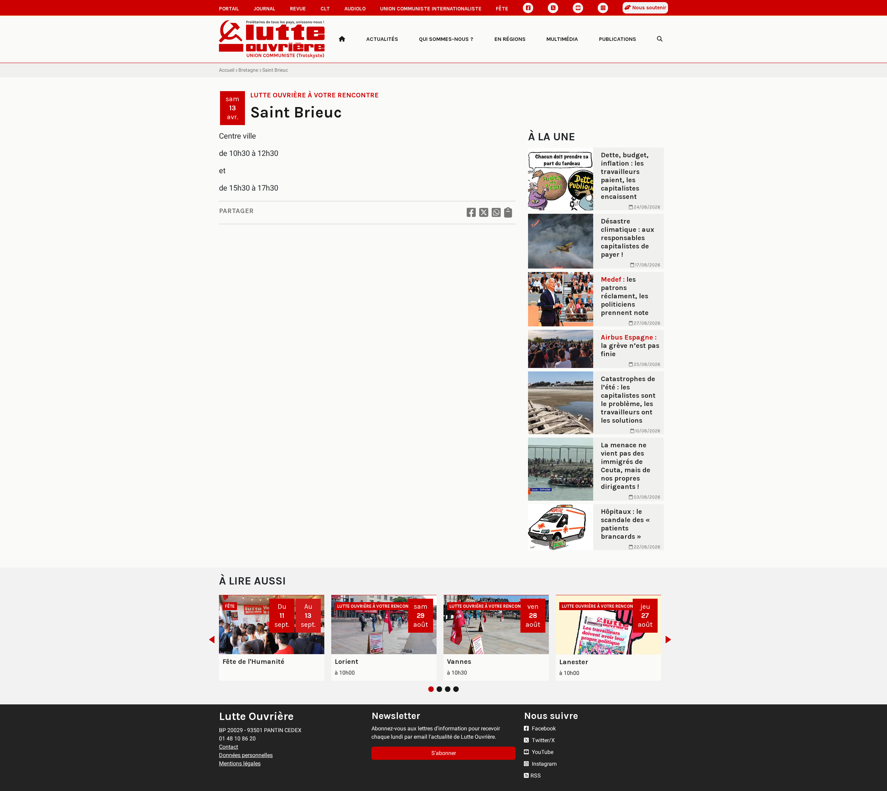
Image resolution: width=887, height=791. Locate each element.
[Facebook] (528, 8)
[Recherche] (659, 39)
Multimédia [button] (562, 39)
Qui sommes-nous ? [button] (446, 39)
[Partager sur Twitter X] (483, 212)
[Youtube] (578, 8)
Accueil (226, 70)
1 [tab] (431, 689)
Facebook (543, 728)
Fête (502, 9)
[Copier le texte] (508, 212)
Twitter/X (542, 740)
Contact (228, 747)
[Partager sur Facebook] (471, 212)
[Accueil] (342, 39)
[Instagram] (603, 8)
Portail (229, 9)
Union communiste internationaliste (431, 9)
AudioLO (355, 9)
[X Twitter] (553, 8)
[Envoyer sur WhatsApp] (496, 212)
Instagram (543, 764)
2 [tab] (439, 689)
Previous (209, 639)
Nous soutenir (648, 8)
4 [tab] (456, 689)
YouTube (541, 752)
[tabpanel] (271, 638)
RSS (535, 775)
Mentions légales (240, 763)
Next (670, 639)
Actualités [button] (382, 39)
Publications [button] (617, 39)
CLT (325, 9)
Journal (264, 9)
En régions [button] (510, 39)
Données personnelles (246, 755)
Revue (298, 9)
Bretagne (248, 70)
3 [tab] (447, 689)
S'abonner (443, 753)
